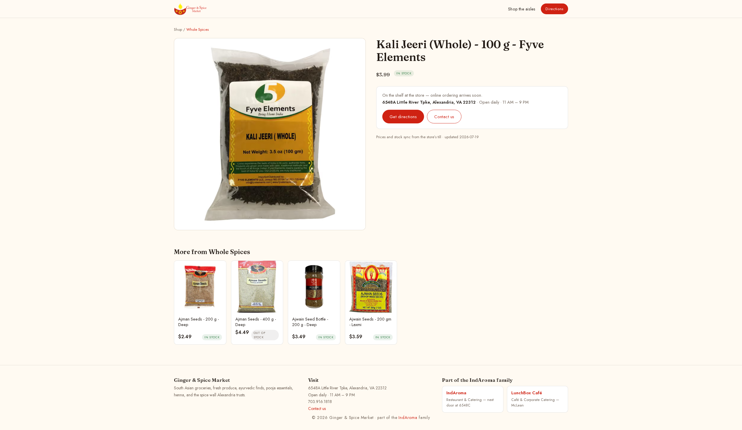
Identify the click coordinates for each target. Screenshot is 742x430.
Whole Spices (197, 29)
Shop (521, 9)
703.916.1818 (320, 401)
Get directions (403, 117)
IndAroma (408, 417)
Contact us (444, 117)
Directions (554, 9)
